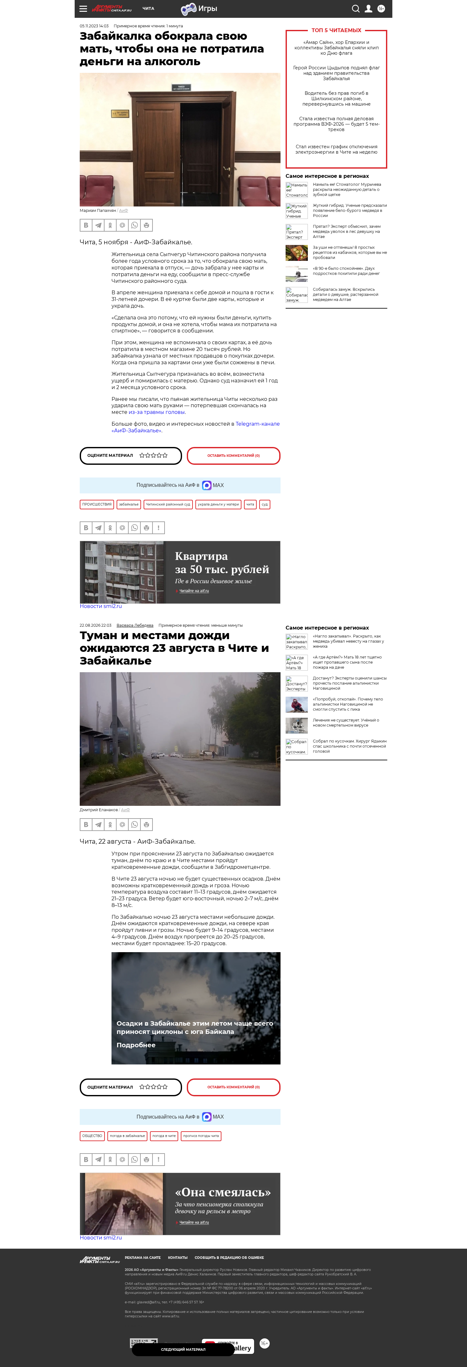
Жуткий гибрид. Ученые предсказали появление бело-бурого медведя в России (350, 210)
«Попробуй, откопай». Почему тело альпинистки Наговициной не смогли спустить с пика (348, 704)
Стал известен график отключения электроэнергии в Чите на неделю (336, 149)
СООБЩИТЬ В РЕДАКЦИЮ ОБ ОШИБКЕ (229, 1258)
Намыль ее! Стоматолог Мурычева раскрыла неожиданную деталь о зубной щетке (347, 189)
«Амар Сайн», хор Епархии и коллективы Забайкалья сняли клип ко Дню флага (336, 48)
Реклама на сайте (143, 1258)
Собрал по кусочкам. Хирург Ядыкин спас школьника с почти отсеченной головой (350, 746)
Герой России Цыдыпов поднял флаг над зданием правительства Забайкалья (336, 73)
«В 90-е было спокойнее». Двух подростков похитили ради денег (346, 271)
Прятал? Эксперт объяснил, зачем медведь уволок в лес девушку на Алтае (347, 231)
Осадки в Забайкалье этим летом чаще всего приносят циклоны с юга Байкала (195, 1028)
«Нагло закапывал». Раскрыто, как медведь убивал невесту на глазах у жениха (348, 641)
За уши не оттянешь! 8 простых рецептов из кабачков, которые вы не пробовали (350, 252)
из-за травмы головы (157, 412)
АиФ (123, 210)
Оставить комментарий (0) (233, 456)
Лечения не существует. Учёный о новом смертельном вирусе (346, 723)
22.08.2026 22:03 (96, 625)
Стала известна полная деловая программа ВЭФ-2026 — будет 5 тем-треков (337, 124)
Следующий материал (183, 1350)
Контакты (177, 1258)
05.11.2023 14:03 (94, 26)
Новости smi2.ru (101, 606)
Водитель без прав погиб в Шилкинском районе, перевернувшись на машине (336, 99)
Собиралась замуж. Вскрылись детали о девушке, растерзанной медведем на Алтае (345, 294)
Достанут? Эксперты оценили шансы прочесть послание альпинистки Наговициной (350, 683)
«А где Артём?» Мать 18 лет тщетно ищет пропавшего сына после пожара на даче (347, 662)
